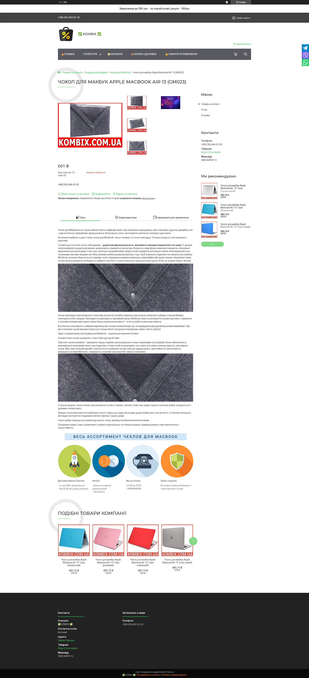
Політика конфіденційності (174, 675)
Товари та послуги (72, 72)
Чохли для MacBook (119, 72)
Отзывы (205, 115)
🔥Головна (68, 54)
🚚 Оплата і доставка (143, 54)
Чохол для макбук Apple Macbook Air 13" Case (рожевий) (108, 562)
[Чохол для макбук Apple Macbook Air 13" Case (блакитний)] (209, 210)
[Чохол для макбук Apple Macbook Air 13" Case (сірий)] (177, 540)
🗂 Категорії (90, 54)
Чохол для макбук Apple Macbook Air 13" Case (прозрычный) (233, 188)
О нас (204, 109)
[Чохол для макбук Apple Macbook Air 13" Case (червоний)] (143, 540)
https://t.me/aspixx (211, 152)
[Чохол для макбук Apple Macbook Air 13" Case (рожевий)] (108, 540)
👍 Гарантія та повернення (181, 54)
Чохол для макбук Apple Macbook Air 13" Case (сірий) (177, 561)
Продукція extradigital (95, 72)
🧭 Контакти (115, 54)
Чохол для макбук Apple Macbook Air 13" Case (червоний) (142, 562)
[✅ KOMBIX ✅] (66, 34)
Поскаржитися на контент (149, 675)
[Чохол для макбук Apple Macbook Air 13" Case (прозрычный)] (209, 191)
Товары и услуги (210, 104)
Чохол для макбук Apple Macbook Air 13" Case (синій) (235, 225)
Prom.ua (170, 672)
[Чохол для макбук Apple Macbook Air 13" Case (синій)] (209, 230)
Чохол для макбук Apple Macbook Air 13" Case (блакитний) (233, 208)
